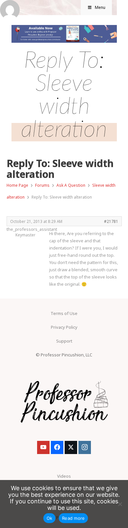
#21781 (111, 221)
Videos (64, 476)
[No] (120, 504)
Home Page (17, 185)
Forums (42, 185)
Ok (50, 518)
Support (64, 341)
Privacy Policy (64, 327)
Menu (100, 7)
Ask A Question (70, 185)
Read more (73, 518)
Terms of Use (64, 313)
